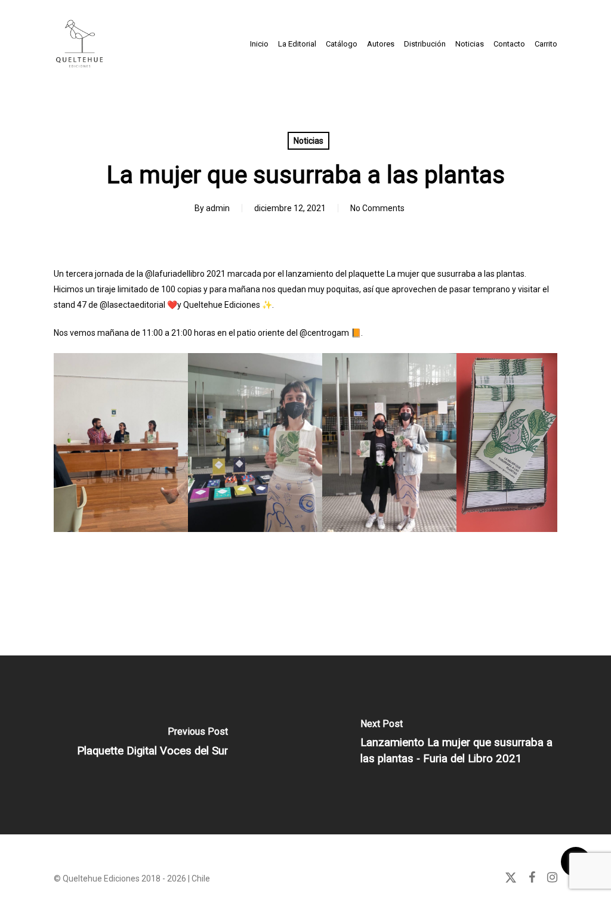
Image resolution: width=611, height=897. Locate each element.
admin (218, 208)
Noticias (308, 141)
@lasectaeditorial (132, 305)
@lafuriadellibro (175, 274)
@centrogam (324, 333)
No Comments (377, 208)
